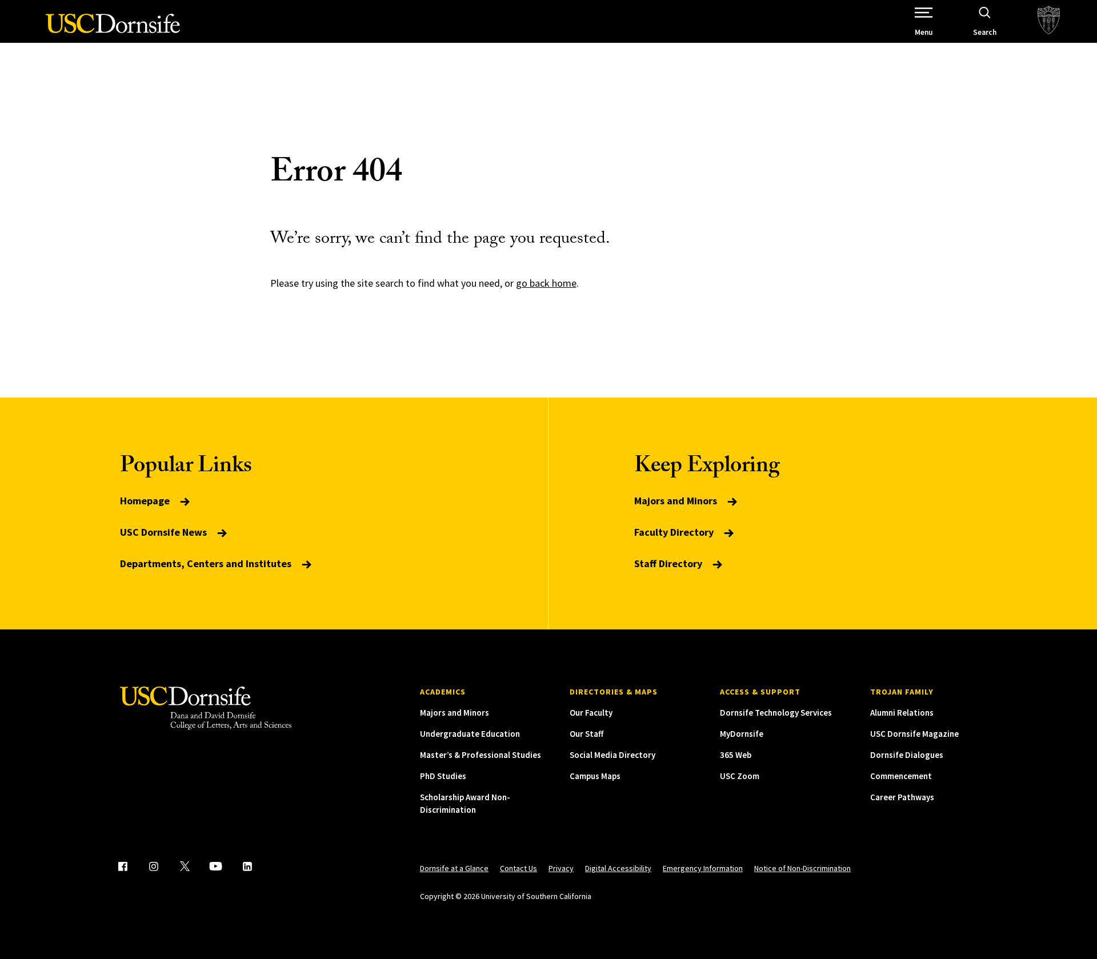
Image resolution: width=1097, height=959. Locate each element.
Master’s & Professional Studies (480, 754)
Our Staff (586, 733)
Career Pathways (902, 797)
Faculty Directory (675, 532)
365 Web (735, 754)
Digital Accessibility (618, 868)
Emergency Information (703, 868)
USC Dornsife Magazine (914, 733)
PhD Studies (443, 776)
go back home (546, 283)
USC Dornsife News (164, 532)
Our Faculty (591, 712)
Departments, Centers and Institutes (207, 563)
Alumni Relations (902, 712)
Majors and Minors (676, 500)
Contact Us (518, 868)
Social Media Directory (612, 754)
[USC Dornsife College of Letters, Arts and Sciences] (113, 30)
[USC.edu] (1048, 21)
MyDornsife (741, 733)
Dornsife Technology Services (776, 712)
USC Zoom (739, 776)
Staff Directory (669, 563)
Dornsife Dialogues (906, 754)
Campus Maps (595, 776)
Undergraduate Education (470, 733)
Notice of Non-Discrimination (802, 868)
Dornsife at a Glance (454, 868)
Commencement (901, 776)
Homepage (146, 500)
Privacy (561, 868)
